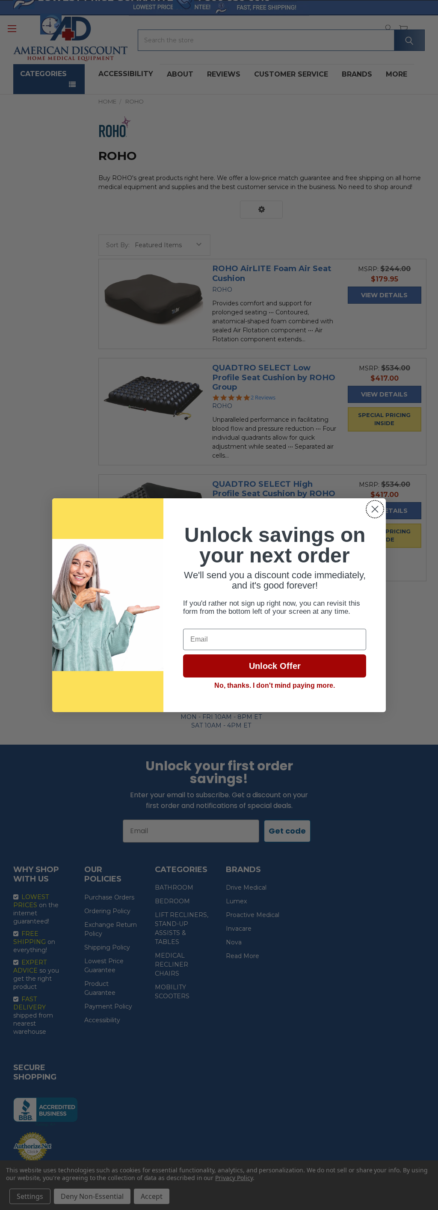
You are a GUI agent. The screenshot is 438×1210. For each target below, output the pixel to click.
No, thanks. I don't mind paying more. (274, 685)
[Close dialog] (374, 509)
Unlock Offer (275, 666)
